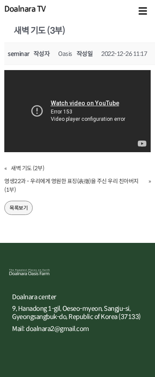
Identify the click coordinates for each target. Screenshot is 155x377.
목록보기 (18, 208)
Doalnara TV (25, 9)
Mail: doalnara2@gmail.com (50, 329)
